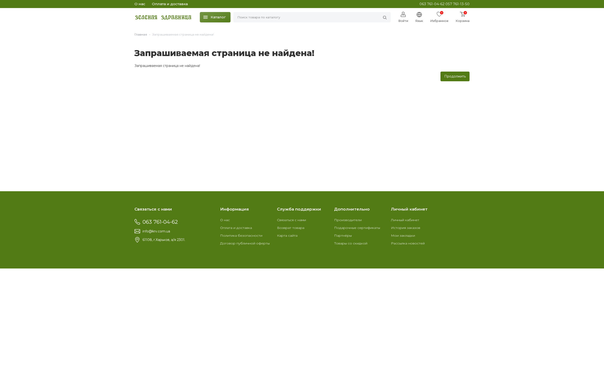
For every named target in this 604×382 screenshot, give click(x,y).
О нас (139, 4)
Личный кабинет (405, 220)
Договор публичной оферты (245, 243)
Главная (140, 34)
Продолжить (455, 76)
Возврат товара (290, 228)
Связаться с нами (291, 220)
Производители (348, 220)
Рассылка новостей (408, 243)
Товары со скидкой (350, 243)
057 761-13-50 (457, 4)
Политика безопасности (241, 235)
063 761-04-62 (432, 4)
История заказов (405, 228)
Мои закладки (403, 235)
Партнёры (343, 235)
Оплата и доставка (170, 4)
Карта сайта (287, 235)
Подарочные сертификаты (357, 228)
